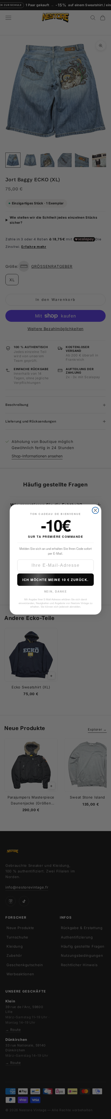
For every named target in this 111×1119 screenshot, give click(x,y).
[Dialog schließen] (95, 510)
